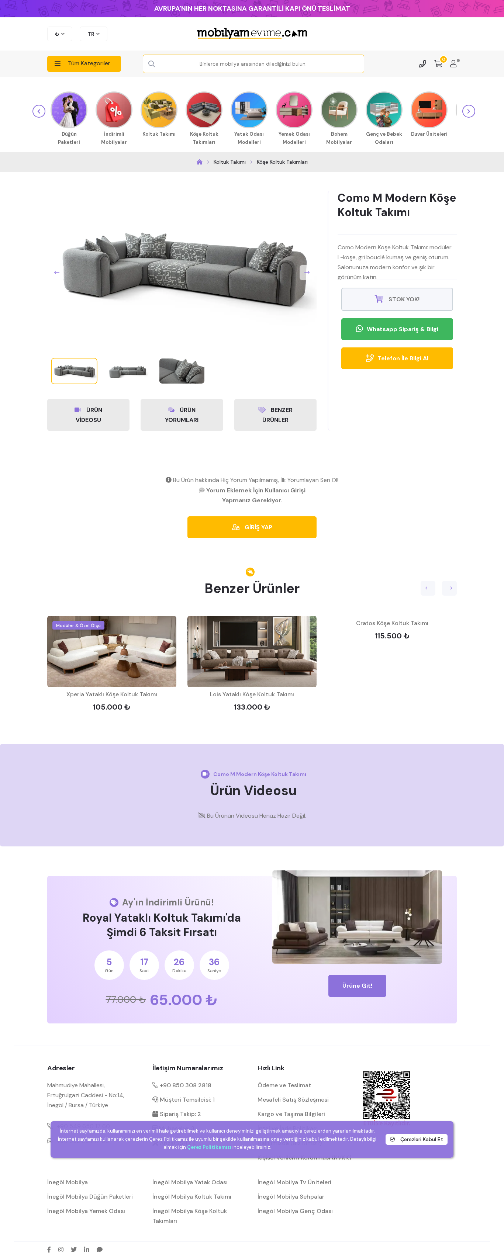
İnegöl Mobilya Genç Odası (295, 1211)
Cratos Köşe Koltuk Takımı (392, 623)
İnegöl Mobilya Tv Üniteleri (294, 1182)
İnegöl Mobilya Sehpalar (291, 1196)
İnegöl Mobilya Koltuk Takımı (191, 1196)
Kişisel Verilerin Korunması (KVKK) (304, 1157)
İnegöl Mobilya (67, 1182)
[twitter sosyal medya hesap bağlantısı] (74, 1249)
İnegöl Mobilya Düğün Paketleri (90, 1196)
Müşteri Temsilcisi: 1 (186, 1099)
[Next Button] (307, 272)
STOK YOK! (403, 299)
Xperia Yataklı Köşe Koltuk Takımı (111, 694)
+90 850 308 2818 (184, 1085)
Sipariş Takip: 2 (179, 1114)
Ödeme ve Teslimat (284, 1085)
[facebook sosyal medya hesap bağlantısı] (49, 1249)
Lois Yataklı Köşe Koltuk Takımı (252, 694)
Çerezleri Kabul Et (421, 1139)
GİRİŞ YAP (257, 527)
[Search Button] (151, 64)
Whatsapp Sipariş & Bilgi (402, 329)
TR (90, 34)
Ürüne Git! (357, 986)
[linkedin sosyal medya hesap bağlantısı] (86, 1249)
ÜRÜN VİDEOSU (89, 415)
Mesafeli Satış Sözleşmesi (293, 1099)
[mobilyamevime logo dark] (252, 34)
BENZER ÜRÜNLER (277, 415)
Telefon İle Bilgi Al (402, 358)
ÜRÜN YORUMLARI (182, 415)
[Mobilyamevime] (200, 162)
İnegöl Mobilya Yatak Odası (190, 1182)
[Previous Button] (56, 272)
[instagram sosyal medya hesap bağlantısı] (60, 1249)
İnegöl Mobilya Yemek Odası (86, 1211)
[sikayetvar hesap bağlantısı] (100, 1249)
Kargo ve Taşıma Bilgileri (291, 1114)
